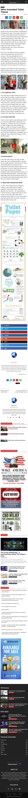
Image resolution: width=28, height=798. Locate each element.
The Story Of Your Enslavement (17, 691)
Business (3, 750)
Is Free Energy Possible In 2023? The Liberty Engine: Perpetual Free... (17, 568)
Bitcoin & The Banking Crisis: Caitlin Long (10, 603)
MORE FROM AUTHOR (18, 423)
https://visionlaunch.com (14, 407)
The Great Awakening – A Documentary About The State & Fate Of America (14, 591)
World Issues (11, 692)
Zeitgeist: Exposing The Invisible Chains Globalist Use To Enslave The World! (13, 595)
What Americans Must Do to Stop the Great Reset (12, 629)
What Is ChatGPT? (5, 609)
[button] (26, 2)
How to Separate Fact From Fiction (8, 606)
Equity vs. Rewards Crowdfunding (5, 391)
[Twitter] (20, 417)
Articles (2, 430)
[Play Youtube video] (14, 82)
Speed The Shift (4, 557)
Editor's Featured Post (5, 550)
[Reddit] (14, 417)
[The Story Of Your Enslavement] (4, 692)
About (10, 794)
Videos (2, 742)
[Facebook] (8, 417)
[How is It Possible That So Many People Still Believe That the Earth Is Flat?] (4, 582)
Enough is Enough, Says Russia (16, 697)
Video (2, 752)
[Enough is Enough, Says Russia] (4, 699)
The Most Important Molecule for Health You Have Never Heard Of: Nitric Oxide (13, 613)
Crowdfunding (4, 744)
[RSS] (17, 417)
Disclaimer (15, 794)
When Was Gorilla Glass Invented (16, 440)
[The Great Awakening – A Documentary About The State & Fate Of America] (14, 544)
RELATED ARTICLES (6, 423)
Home (2, 5)
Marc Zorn (4, 14)
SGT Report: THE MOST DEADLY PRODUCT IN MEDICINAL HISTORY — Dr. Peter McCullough (13, 626)
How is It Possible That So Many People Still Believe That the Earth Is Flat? (14, 621)
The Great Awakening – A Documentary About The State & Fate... (13, 554)
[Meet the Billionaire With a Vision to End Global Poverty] (4, 429)
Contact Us (20, 794)
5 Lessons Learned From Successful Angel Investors (21, 391)
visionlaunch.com (22, 374)
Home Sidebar (4, 754)
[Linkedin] (11, 417)
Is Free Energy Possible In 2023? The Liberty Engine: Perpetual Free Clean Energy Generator (12, 599)
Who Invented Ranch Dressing (16, 433)
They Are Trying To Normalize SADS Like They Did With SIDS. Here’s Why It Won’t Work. (14, 617)
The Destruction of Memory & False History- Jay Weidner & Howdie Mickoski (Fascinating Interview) (13, 633)
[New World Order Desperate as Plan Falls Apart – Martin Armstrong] (4, 705)
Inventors (2, 7)
